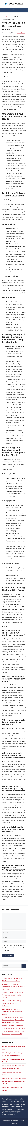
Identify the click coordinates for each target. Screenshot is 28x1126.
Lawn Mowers (9, 17)
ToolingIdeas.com (7, 1099)
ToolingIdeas (15, 1120)
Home (3, 17)
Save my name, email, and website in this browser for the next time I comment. (14, 948)
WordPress (14, 1123)
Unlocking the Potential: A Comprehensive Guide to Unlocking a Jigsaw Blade (13, 986)
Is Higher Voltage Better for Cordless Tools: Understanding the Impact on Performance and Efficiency (13, 1020)
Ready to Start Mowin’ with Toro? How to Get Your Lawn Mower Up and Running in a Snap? (14, 1081)
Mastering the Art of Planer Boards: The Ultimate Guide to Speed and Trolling (12, 995)
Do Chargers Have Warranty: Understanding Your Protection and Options (12, 1011)
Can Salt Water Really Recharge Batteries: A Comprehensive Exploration (12, 1003)
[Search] (24, 966)
